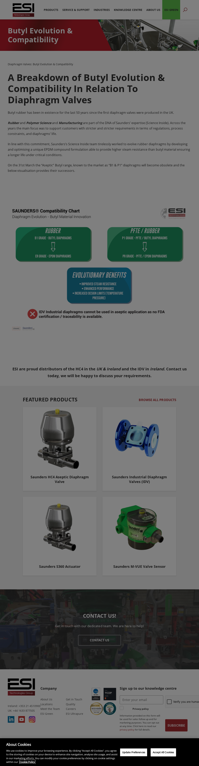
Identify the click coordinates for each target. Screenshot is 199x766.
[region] (99, 752)
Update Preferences (133, 752)
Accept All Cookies (163, 752)
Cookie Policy (27, 762)
